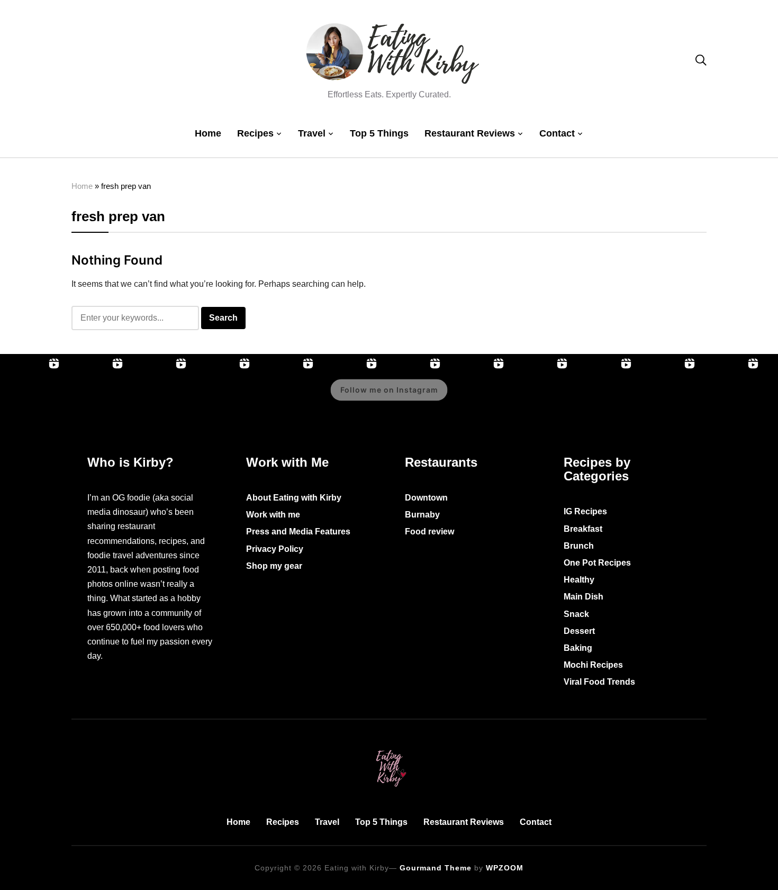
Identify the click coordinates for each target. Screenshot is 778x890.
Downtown (426, 497)
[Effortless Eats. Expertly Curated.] (389, 747)
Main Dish (583, 596)
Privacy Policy (274, 548)
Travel (311, 133)
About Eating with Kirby (293, 497)
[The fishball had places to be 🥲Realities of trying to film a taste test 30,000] (286, 397)
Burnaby (422, 514)
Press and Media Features (298, 531)
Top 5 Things (379, 133)
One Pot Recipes (597, 562)
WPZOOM (504, 868)
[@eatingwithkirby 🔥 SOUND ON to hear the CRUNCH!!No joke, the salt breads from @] (476, 397)
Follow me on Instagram (389, 389)
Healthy (579, 579)
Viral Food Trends (599, 681)
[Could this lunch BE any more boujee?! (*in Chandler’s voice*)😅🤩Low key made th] (159, 397)
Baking (578, 647)
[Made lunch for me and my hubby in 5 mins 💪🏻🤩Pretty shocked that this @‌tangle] (540, 397)
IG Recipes (585, 511)
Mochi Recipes (593, 664)
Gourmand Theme (436, 868)
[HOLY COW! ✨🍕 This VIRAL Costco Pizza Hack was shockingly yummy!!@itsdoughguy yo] (95, 397)
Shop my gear (274, 565)
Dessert (579, 630)
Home (208, 133)
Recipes (255, 133)
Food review (429, 531)
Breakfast (583, 528)
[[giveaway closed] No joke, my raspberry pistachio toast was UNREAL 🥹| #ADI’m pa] (667, 397)
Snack (576, 614)
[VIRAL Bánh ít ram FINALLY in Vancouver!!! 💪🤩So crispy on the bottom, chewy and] (32, 397)
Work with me (273, 514)
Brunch (579, 545)
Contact (557, 133)
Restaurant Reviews (469, 133)
